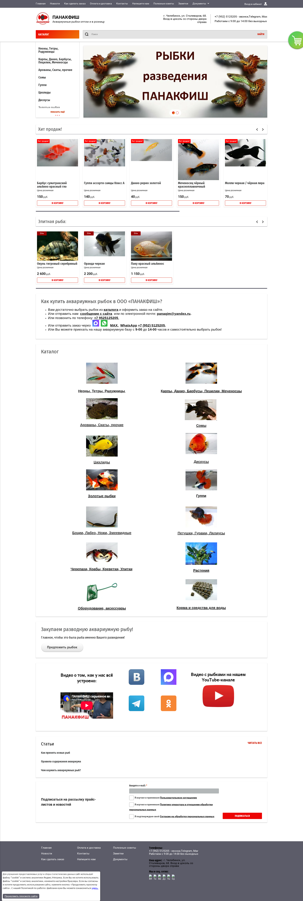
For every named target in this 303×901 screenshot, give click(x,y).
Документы (199, 3)
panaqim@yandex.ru (173, 314)
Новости (55, 3)
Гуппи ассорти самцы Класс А (104, 183)
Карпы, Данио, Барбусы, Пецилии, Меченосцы (55, 61)
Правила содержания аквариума (61, 761)
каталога (111, 309)
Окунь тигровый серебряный (57, 263)
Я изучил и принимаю (166, 797)
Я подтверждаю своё (174, 816)
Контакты (122, 3)
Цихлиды (44, 92)
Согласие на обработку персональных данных (187, 816)
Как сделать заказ (75, 3)
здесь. (95, 888)
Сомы (42, 77)
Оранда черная (94, 263)
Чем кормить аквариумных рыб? (61, 770)
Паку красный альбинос (147, 263)
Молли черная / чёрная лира (244, 183)
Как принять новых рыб (55, 752)
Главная (41, 3)
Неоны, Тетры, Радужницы (48, 50)
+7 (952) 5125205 (151, 325)
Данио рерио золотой (146, 183)
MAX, (114, 325)
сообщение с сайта (96, 314)
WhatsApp (128, 325)
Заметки (183, 3)
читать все (255, 743)
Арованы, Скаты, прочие (55, 70)
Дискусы (44, 100)
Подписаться (242, 816)
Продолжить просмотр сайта (21, 896)
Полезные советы (163, 3)
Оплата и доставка (101, 3)
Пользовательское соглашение (178, 797)
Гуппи (42, 85)
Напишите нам (140, 3)
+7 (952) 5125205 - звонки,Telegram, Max (241, 16)
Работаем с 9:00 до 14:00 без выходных (241, 21)
